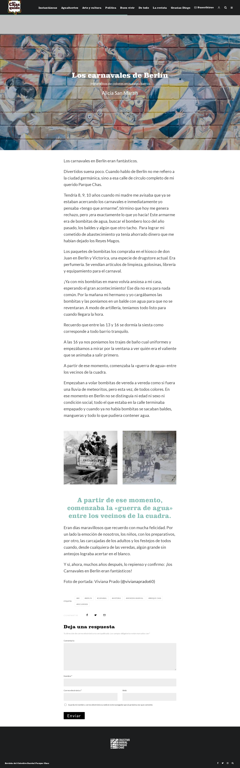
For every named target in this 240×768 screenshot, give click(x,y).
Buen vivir (127, 7)
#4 (79, 598)
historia (117, 598)
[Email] (104, 615)
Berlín (89, 598)
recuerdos (83, 604)
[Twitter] (222, 763)
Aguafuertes (69, 7)
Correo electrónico (73, 690)
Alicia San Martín (120, 93)
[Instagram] (227, 763)
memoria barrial (135, 598)
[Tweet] (95, 615)
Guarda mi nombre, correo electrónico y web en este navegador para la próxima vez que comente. (110, 705)
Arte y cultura (91, 7)
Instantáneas (48, 7)
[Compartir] (87, 615)
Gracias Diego (180, 7)
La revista (160, 7)
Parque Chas (155, 598)
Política (110, 7)
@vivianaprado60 (138, 581)
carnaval (102, 598)
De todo (144, 7)
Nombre (68, 676)
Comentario (69, 640)
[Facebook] (218, 763)
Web (124, 690)
